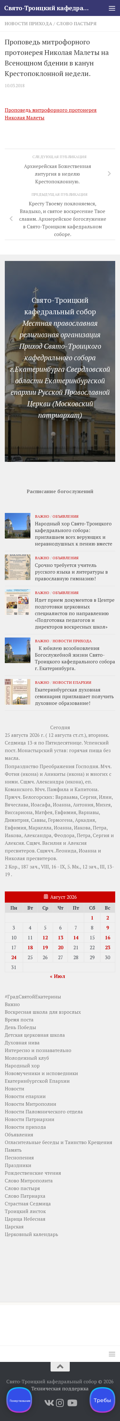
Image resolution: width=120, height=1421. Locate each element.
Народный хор (22, 1065)
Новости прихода (28, 23)
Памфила (58, 789)
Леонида (66, 850)
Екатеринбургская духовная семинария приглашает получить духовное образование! (74, 696)
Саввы (38, 820)
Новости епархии (71, 682)
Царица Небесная (25, 1219)
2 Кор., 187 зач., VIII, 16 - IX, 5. (38, 866)
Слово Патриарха (25, 1196)
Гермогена (60, 820)
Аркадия (85, 820)
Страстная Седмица (28, 1203)
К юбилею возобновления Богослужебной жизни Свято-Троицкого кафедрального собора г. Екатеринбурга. (75, 658)
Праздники (18, 1165)
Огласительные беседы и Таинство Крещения (58, 1142)
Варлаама (66, 797)
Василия (52, 843)
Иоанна (62, 804)
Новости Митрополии (30, 1104)
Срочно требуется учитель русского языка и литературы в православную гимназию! (71, 572)
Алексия (14, 843)
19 (45, 947)
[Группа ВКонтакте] (48, 1403)
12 (45, 937)
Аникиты (55, 774)
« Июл (57, 976)
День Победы (20, 1027)
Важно (42, 516)
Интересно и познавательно (38, 1050)
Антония (83, 804)
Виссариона (19, 812)
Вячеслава (16, 804)
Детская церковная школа (35, 1035)
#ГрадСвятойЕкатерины (33, 996)
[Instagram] (60, 1403)
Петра (100, 827)
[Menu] (112, 8)
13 (60, 937)
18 (30, 947)
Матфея (43, 812)
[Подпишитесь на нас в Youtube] (71, 1403)
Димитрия (17, 820)
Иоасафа (41, 804)
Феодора (64, 835)
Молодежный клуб (27, 1058)
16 (107, 937)
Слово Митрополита (29, 1180)
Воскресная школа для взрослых (43, 1012)
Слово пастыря (76, 23)
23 (107, 947)
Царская (14, 1226)
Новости (14, 1088)
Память (13, 1150)
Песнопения (19, 1157)
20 (60, 947)
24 (13, 957)
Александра (50, 781)
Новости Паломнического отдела (44, 1111)
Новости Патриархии (29, 1119)
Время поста (19, 1019)
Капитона (86, 789)
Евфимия (65, 812)
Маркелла (40, 827)
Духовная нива (22, 1042)
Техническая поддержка (60, 1388)
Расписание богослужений (60, 491)
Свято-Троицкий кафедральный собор (47, 8)
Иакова (82, 827)
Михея (103, 804)
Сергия (88, 797)
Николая (15, 858)
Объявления (65, 516)
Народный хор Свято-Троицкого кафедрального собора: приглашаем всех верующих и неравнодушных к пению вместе (73, 533)
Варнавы (88, 812)
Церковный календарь (31, 1234)
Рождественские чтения (33, 1173)
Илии (105, 797)
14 (75, 937)
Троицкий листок (25, 1211)
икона (29, 774)
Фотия (12, 774)
